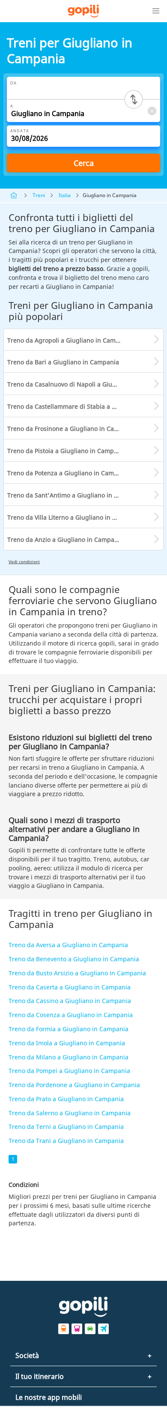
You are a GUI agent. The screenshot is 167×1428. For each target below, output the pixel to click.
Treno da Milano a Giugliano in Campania (68, 1057)
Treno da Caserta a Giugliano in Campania (70, 987)
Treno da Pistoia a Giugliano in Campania (66, 451)
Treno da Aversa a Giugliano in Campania (68, 945)
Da (13, 83)
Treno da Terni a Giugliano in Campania (66, 1127)
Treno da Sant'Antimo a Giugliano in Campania (75, 495)
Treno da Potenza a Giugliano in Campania (68, 473)
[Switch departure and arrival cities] (133, 99)
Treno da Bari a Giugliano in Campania (63, 362)
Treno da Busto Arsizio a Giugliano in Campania (77, 973)
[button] (156, 11)
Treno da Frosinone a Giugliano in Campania (71, 429)
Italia (65, 195)
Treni (39, 195)
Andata (19, 131)
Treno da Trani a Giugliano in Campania (66, 1141)
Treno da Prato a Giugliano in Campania (66, 1099)
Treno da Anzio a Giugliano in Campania (65, 539)
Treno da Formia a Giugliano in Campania (68, 1029)
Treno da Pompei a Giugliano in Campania (69, 1071)
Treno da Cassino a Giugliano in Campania (70, 1001)
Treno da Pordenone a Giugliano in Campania (74, 1085)
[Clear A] (151, 110)
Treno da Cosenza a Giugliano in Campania (71, 1015)
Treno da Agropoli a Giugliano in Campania (69, 340)
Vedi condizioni (24, 561)
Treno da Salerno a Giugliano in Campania (70, 1113)
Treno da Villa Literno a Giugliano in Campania (74, 517)
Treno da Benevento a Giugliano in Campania (74, 959)
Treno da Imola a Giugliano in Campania (67, 1043)
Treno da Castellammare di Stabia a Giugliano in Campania (85, 406)
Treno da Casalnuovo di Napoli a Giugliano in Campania (85, 384)
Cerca (84, 163)
